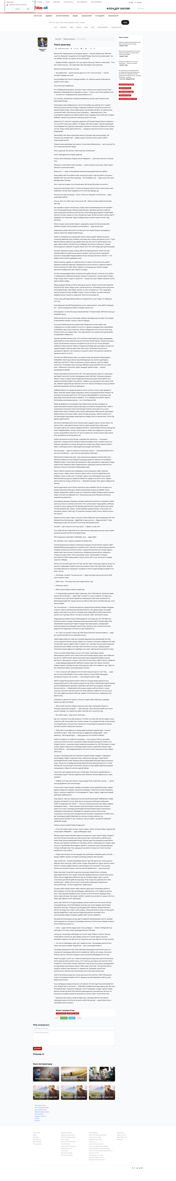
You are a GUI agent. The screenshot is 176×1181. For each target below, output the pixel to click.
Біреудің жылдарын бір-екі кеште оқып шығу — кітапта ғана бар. (128, 62)
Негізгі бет (38, 16)
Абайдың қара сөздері (95, 1139)
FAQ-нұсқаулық (96, 2)
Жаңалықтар (113, 16)
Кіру (132, 2)
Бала (92, 27)
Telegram (71, 1018)
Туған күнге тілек (116, 27)
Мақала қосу (120, 1132)
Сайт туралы (37, 2)
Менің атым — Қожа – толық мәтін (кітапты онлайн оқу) (100, 1077)
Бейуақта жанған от (40, 1116)
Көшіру (79, 1018)
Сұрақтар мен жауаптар (96, 1144)
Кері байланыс (82, 2)
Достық (79, 27)
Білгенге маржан (62, 16)
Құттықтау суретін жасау (96, 1157)
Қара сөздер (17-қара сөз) (46, 1097)
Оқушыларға (87, 16)
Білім (86, 27)
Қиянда (37, 1118)
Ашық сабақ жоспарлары (68, 1146)
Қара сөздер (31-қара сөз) (102, 1097)
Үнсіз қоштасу (61, 1013)
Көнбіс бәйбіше (39, 1114)
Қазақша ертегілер (66, 1153)
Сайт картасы (68, 2)
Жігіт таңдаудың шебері (42, 1107)
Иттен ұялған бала (40, 1105)
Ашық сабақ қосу (122, 1137)
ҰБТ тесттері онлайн (67, 1155)
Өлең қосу (120, 1139)
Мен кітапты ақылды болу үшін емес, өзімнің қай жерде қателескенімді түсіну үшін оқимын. (129, 52)
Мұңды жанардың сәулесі (42, 1112)
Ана (56, 27)
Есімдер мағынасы (66, 1148)
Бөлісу (56, 1018)
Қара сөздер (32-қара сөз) (74, 1097)
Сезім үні (37, 1120)
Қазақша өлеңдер (66, 1132)
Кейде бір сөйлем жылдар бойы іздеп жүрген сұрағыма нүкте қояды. (130, 43)
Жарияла (37, 1048)
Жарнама (56, 2)
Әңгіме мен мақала (69, 39)
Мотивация (64, 1150)
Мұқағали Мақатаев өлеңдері (97, 1135)
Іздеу (125, 22)
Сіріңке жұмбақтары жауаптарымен (99, 1148)
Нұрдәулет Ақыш (42, 49)
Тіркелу (139, 2)
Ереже (48, 2)
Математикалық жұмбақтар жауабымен (100, 1150)
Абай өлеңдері (93, 1132)
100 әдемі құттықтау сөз (96, 1155)
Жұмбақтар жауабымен (68, 1135)
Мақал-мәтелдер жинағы (68, 1137)
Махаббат (63, 27)
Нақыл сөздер (65, 1139)
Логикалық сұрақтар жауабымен (98, 1146)
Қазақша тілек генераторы (97, 1159)
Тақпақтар (92, 1141)
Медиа (75, 16)
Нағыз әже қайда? (43, 1079)
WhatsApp (64, 1018)
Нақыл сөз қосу (121, 1135)
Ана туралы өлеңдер (95, 1137)
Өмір (71, 27)
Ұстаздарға (99, 16)
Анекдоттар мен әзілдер (68, 1141)
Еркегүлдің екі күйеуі (41, 1109)
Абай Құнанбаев (103, 27)
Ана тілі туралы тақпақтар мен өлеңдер (73, 1078)
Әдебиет (49, 16)
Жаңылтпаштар (65, 1144)
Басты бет (58, 39)
